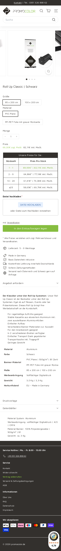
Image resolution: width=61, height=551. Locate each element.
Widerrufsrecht (10, 472)
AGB (5, 485)
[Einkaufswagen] (48, 11)
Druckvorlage (10, 400)
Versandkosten (13, 222)
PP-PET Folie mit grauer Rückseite (22, 122)
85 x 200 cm (11, 102)
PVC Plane (10, 113)
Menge (6, 130)
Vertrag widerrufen (12, 477)
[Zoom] (49, 71)
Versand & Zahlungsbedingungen (18, 481)
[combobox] (30, 19)
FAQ (5, 501)
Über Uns (7, 497)
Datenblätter (9, 408)
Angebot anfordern (13, 283)
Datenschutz (8, 505)
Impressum (8, 510)
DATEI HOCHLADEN (30, 204)
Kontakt (18, 2)
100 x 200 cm (32, 102)
